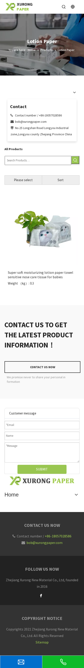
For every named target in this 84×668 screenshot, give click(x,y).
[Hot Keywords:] (75, 160)
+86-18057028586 (58, 536)
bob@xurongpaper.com (44, 542)
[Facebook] (41, 595)
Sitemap (42, 642)
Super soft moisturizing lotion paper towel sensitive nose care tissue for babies (40, 274)
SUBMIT (42, 469)
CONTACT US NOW (42, 367)
